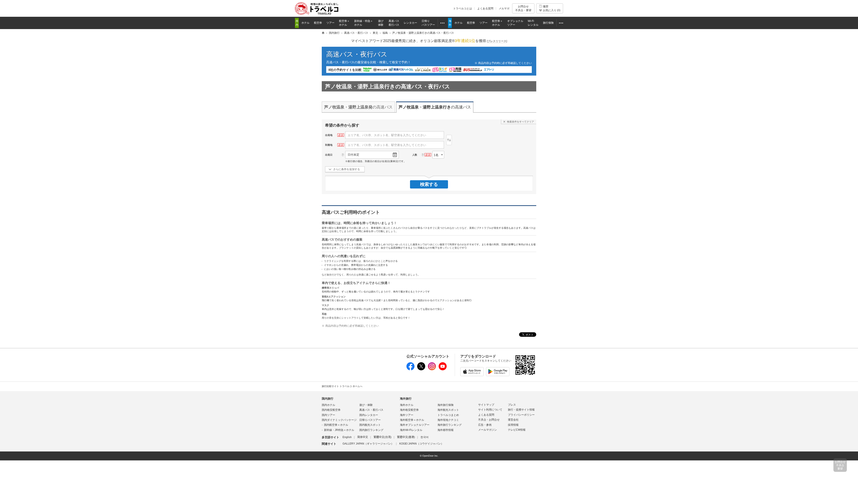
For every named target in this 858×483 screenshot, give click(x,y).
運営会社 (513, 419)
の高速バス (358, 107)
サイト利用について (490, 409)
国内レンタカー (368, 415)
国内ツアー (328, 415)
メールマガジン (487, 429)
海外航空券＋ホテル (412, 420)
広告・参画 (485, 424)
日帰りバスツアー (370, 420)
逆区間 (449, 140)
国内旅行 (327, 398)
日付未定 (353, 154)
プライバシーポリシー (521, 414)
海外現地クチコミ (448, 420)
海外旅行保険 (445, 405)
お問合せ (523, 8)
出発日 (328, 154)
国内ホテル (328, 405)
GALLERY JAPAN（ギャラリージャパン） (368, 443)
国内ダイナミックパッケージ (339, 420)
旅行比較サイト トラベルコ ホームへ (342, 386)
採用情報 (513, 424)
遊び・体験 (366, 405)
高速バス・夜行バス (356, 54)
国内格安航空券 (331, 409)
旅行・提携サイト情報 (521, 409)
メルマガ (504, 8)
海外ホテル (406, 405)
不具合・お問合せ (489, 419)
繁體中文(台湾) (382, 437)
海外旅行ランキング (449, 424)
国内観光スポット (370, 424)
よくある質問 (485, 8)
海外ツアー (406, 415)
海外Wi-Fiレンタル (411, 430)
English (347, 437)
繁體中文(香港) (406, 437)
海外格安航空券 (409, 409)
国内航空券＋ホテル (336, 424)
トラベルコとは (462, 8)
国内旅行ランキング (371, 430)
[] (497, 41)
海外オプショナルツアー (414, 424)
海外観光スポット (448, 409)
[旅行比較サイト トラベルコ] (323, 33)
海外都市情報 (445, 430)
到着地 (328, 145)
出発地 (328, 135)
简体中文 (362, 437)
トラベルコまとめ (448, 415)
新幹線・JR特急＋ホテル (339, 430)
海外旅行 (406, 398)
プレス (512, 404)
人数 (414, 154)
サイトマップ (486, 404)
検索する (429, 184)
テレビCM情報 (517, 429)
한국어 (425, 437)
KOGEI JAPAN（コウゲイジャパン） (421, 443)
